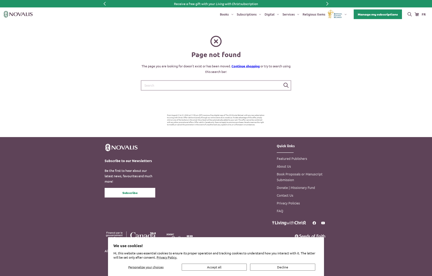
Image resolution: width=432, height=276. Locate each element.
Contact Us (285, 195)
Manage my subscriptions (378, 14)
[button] (226, 14)
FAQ (280, 211)
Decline (282, 267)
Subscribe (130, 193)
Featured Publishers (292, 158)
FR (424, 14)
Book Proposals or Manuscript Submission (299, 177)
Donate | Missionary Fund (296, 187)
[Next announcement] (327, 4)
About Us (284, 166)
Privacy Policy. (167, 257)
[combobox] (215, 85)
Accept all (214, 267)
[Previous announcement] (105, 4)
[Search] (286, 85)
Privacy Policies (288, 203)
